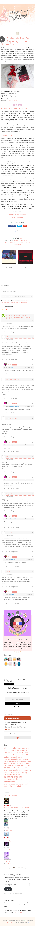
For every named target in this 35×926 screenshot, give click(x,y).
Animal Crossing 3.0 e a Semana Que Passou (9, 266)
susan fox (18, 244)
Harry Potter (7, 765)
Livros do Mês (23, 768)
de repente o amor (18, 240)
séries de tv (11, 784)
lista (11, 768)
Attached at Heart (8, 839)
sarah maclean (18, 782)
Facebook (16, 214)
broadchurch (7, 750)
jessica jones (15, 765)
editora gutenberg (15, 759)
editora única (27, 240)
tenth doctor (19, 784)
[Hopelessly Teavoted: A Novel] (6, 844)
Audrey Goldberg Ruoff (11, 851)
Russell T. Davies (10, 809)
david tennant (17, 752)
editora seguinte (15, 761)
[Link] (20, 297)
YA (11, 786)
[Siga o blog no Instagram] (21, 652)
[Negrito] (3, 297)
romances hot (9, 781)
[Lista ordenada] (11, 297)
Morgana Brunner (14, 445)
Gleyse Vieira (10, 494)
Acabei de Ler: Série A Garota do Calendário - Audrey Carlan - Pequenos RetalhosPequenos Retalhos (18, 317)
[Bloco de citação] (16, 297)
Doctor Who (20, 754)
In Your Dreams (8, 829)
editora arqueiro (11, 757)
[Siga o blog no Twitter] (17, 652)
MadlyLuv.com (10, 922)
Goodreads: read (10, 796)
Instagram (23, 214)
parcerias (7, 242)
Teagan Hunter (9, 863)
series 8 (24, 782)
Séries (6, 784)
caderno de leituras (18, 750)
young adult (16, 786)
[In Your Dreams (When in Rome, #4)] (6, 822)
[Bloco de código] (18, 297)
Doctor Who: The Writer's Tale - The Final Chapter (16, 807)
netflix (15, 770)
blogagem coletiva (11, 748)
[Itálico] (5, 297)
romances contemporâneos (17, 242)
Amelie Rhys (9, 840)
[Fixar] (9, 297)
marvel (10, 770)
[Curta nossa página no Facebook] (14, 652)
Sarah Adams (9, 830)
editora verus (23, 761)
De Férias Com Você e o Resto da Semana (25, 266)
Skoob (9, 100)
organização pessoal (25, 770)
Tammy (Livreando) (12, 379)
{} (22, 296)
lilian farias (9, 533)
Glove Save (7, 861)
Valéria (8, 571)
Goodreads (15, 100)
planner (16, 772)
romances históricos (15, 779)
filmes (27, 763)
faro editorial (20, 763)
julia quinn (21, 765)
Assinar (8, 889)
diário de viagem (8, 755)
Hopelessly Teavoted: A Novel (11, 849)
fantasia (11, 763)
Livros (15, 767)
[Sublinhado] (7, 297)
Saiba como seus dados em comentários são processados (16, 301)
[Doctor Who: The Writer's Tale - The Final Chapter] (6, 801)
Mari (21, 238)
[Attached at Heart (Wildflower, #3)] (6, 833)
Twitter (11, 214)
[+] (24, 296)
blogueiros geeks (24, 748)
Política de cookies (18, 912)
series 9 (28, 782)
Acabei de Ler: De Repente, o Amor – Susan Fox (15, 41)
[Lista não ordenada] (14, 297)
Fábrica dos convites (12, 457)
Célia (7, 337)
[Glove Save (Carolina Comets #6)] (6, 855)
